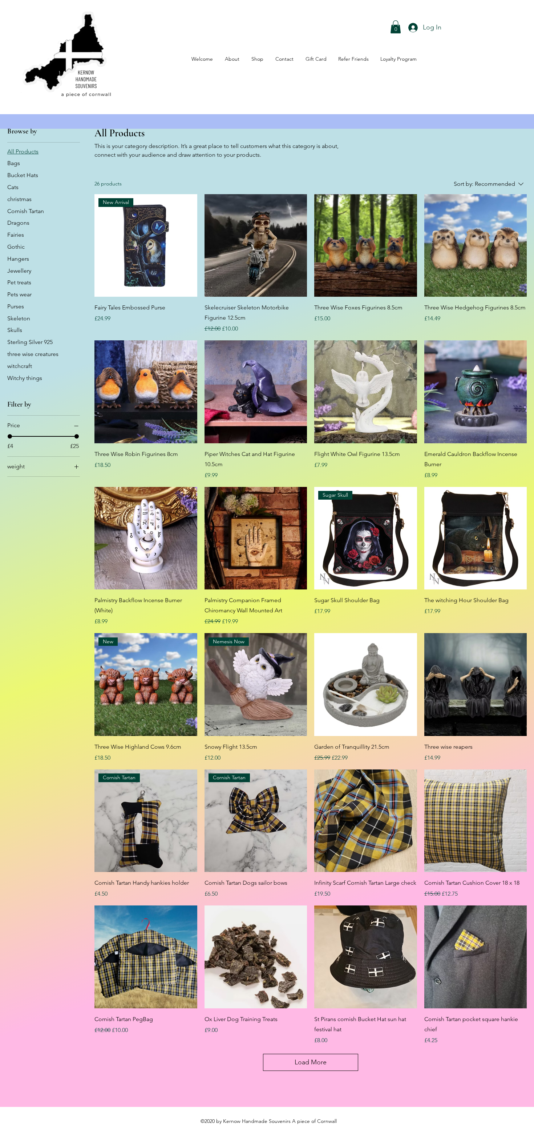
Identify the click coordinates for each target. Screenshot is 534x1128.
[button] (395, 26)
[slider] (9, 436)
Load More (311, 1062)
